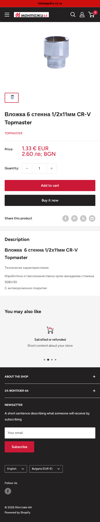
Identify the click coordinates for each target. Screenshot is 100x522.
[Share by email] (92, 218)
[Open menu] (7, 14)
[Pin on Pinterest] (74, 218)
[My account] (82, 14)
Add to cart (50, 185)
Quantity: (12, 168)
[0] (91, 14)
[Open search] (73, 14)
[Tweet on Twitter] (83, 218)
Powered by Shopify (17, 512)
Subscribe (19, 447)
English (12, 468)
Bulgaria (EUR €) (42, 468)
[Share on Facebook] (65, 218)
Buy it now (50, 200)
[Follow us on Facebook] (8, 491)
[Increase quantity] (52, 168)
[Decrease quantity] (27, 168)
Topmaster (13, 133)
